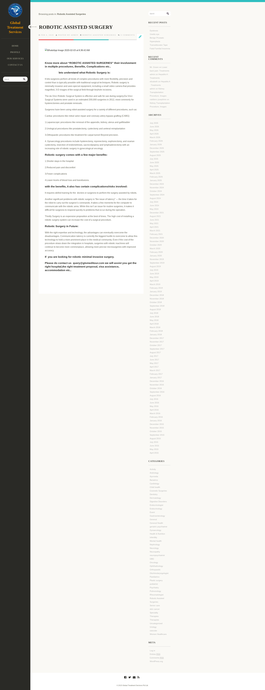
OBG (152, 559)
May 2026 (154, 130)
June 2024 (154, 205)
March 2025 (155, 173)
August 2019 (155, 266)
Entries (155, 654)
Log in (152, 650)
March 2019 (155, 284)
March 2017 (155, 370)
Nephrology (155, 544)
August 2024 (155, 198)
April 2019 (154, 281)
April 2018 (154, 324)
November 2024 (157, 187)
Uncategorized (156, 623)
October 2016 (156, 388)
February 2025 (156, 177)
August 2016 (155, 395)
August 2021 (155, 216)
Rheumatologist (156, 595)
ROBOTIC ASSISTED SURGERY (76, 27)
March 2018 (155, 327)
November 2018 (157, 299)
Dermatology (155, 498)
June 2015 (154, 446)
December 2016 (157, 381)
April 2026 (154, 134)
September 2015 (157, 435)
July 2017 (154, 356)
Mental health (156, 541)
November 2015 (157, 428)
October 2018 (156, 302)
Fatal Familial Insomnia (160, 48)
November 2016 (157, 385)
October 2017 (156, 345)
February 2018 (156, 331)
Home (15, 46)
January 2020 (156, 256)
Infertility (153, 537)
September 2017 (157, 349)
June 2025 (154, 162)
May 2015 (154, 449)
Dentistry (153, 494)
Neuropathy (155, 552)
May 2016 (154, 406)
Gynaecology (155, 530)
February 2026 (156, 141)
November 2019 (157, 259)
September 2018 (157, 306)
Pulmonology (155, 591)
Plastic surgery (156, 580)
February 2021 (156, 234)
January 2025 (156, 180)
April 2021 (154, 227)
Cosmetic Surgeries (158, 491)
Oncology (154, 562)
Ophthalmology (156, 566)
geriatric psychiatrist (158, 526)
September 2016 (157, 392)
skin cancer (155, 609)
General (153, 519)
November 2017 (157, 342)
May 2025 (154, 166)
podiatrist (154, 584)
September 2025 (157, 152)
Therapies (154, 616)
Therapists (154, 620)
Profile (15, 52)
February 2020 (156, 252)
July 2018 (154, 313)
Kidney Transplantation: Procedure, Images (158, 92)
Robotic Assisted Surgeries (99, 35)
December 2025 (157, 148)
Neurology (154, 548)
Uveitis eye (154, 34)
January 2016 (156, 420)
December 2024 (157, 184)
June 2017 (154, 360)
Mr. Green (154, 67)
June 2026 (154, 126)
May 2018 (154, 320)
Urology (153, 627)
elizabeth (154, 81)
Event (152, 512)
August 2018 (155, 309)
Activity (153, 469)
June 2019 (154, 273)
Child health (155, 487)
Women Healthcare (158, 634)
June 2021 (154, 220)
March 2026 (155, 137)
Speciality (154, 613)
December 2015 (157, 424)
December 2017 (157, 338)
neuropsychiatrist (157, 555)
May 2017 (154, 363)
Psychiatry (154, 587)
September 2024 (157, 195)
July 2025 (154, 159)
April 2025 (154, 170)
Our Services (15, 58)
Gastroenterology (157, 516)
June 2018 (154, 316)
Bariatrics (154, 480)
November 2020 (157, 241)
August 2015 (155, 438)
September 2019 (157, 263)
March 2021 (155, 230)
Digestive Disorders (158, 501)
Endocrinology (156, 509)
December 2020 (157, 238)
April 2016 (154, 410)
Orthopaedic (155, 570)
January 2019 (156, 291)
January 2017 (156, 377)
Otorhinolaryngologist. (159, 573)
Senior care (155, 605)
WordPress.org (156, 661)
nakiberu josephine (158, 99)
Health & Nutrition (157, 534)
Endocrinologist (156, 505)
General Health (156, 523)
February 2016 (156, 417)
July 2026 (154, 123)
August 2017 (155, 352)
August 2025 (155, 155)
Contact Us (15, 65)
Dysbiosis (154, 31)
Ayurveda (154, 476)
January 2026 (156, 144)
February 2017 (156, 374)
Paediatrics (154, 577)
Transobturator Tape (159, 45)
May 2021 (154, 223)
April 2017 (154, 367)
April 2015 (154, 453)
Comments (157, 658)
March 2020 (155, 248)
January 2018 (156, 334)
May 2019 (154, 277)
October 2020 (156, 245)
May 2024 (154, 209)
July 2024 (154, 202)
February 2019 (156, 288)
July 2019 (154, 270)
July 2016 (154, 399)
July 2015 (154, 442)
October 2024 (156, 191)
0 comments (128, 35)
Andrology (154, 473)
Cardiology (154, 483)
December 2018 (157, 295)
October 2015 (156, 431)
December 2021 (157, 213)
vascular (153, 630)
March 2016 (155, 413)
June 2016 (154, 403)
